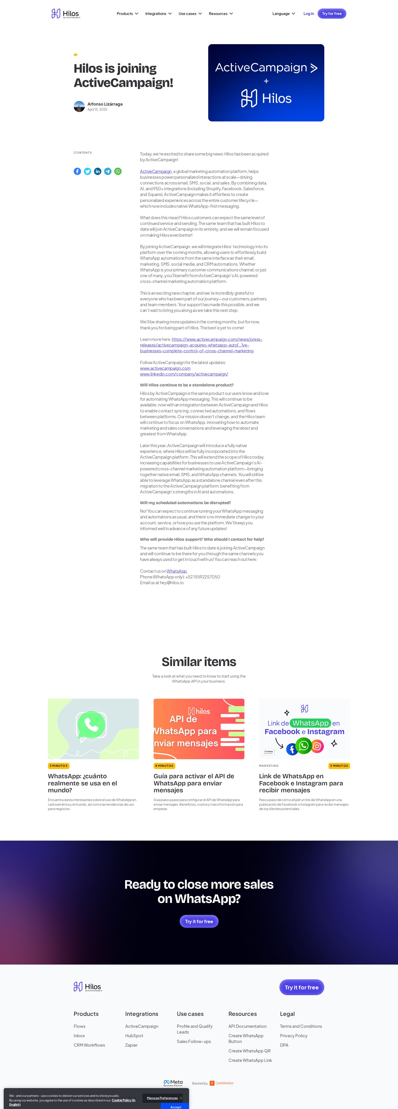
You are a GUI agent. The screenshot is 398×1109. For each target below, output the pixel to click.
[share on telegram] (107, 171)
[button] (127, 13)
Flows (79, 1026)
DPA (284, 1045)
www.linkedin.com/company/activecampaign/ (184, 373)
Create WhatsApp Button (245, 1038)
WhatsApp (177, 571)
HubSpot (134, 1035)
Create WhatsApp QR (249, 1050)
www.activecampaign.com (165, 368)
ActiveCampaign (156, 171)
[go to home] (66, 13)
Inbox (79, 1035)
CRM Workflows (89, 1045)
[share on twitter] (87, 171)
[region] (96, 1090)
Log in (309, 13)
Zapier (131, 1045)
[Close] (181, 1086)
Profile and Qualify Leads (195, 1028)
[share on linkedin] (97, 171)
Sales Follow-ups (194, 1041)
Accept (175, 1095)
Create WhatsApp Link (250, 1060)
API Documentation (247, 1026)
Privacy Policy (293, 1035)
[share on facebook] (77, 171)
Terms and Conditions (301, 1026)
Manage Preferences (162, 1085)
